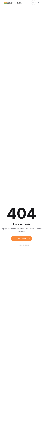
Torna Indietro (23, 245)
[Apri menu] (38, 2)
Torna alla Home (23, 238)
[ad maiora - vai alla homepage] (13, 2)
